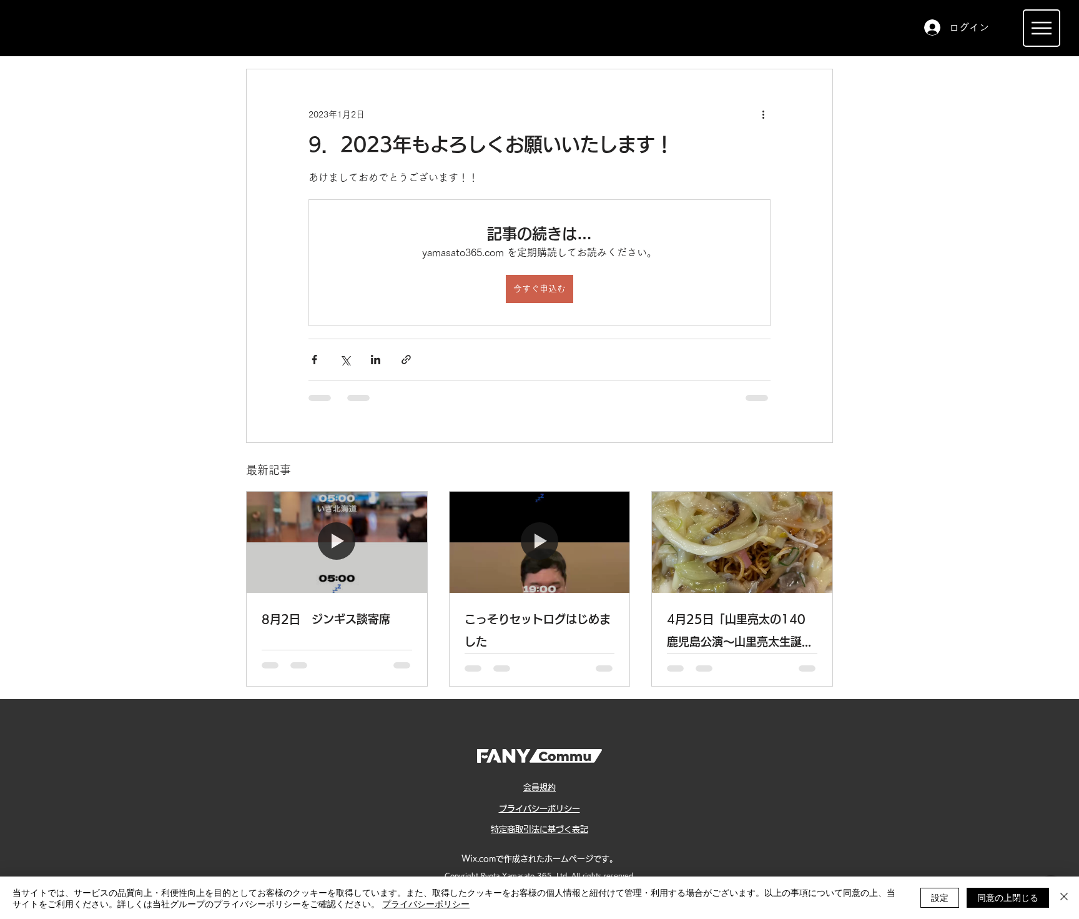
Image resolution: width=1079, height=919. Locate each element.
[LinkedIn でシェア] (376, 359)
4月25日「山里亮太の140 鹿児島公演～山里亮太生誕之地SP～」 (740, 633)
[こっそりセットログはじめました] (540, 542)
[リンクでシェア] (406, 359)
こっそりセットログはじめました (538, 630)
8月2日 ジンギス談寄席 (326, 619)
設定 (939, 897)
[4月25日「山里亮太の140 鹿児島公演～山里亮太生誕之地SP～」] (742, 542)
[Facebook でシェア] (314, 359)
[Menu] (1041, 28)
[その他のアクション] (763, 114)
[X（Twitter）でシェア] (345, 359)
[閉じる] (1064, 898)
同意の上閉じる (1007, 897)
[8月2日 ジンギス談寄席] (337, 542)
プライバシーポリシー (426, 903)
